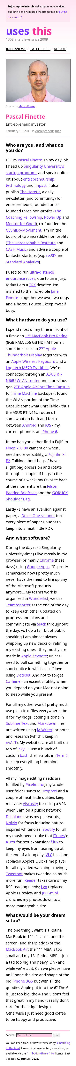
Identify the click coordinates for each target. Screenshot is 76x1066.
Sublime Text (17, 723)
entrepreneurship (38, 179)
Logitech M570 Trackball (27, 367)
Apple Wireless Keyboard (33, 361)
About (60, 48)
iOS (48, 425)
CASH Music (16, 249)
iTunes (59, 835)
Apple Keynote (34, 656)
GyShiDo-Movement (23, 230)
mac (58, 131)
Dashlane (14, 816)
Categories (40, 48)
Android (29, 425)
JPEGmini (50, 893)
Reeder (30, 880)
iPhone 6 (49, 431)
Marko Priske (27, 106)
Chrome (47, 560)
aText (10, 842)
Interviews (16, 48)
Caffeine (13, 681)
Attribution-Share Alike (41, 1053)
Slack (41, 624)
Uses (29, 31)
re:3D (51, 255)
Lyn (44, 886)
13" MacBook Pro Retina (46, 335)
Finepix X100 (17, 448)
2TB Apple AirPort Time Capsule (42, 386)
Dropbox (49, 791)
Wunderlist (38, 598)
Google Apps (38, 566)
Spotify (48, 829)
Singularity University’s (44, 166)
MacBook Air (17, 949)
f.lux (54, 842)
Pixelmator (35, 784)
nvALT (11, 742)
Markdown (46, 723)
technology (16, 185)
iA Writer (44, 729)
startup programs (21, 172)
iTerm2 (61, 755)
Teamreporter (18, 605)
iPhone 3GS (22, 981)
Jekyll (22, 749)
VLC (49, 854)
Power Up (52, 217)
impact (40, 185)
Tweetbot (14, 873)
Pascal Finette (30, 160)
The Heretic (30, 191)
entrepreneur (44, 131)
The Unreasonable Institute (31, 242)
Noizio (11, 822)
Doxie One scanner (38, 515)
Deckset (23, 675)
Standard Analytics (22, 262)
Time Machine (24, 393)
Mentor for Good (21, 223)
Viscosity (30, 803)
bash (24, 755)
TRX (32, 284)
